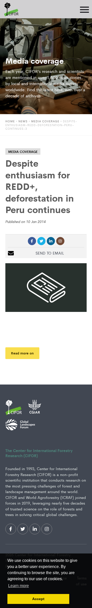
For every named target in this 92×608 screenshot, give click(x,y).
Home (10, 121)
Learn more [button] (18, 586)
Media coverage (45, 121)
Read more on (22, 353)
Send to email (50, 253)
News (23, 121)
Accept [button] (38, 599)
